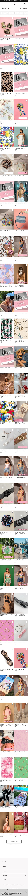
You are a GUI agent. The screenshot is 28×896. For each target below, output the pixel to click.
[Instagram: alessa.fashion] (5, 861)
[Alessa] (14, 4)
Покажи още (14, 841)
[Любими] (24, 3)
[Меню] (2, 3)
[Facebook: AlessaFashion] (2, 861)
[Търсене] (4, 3)
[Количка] (26, 3)
